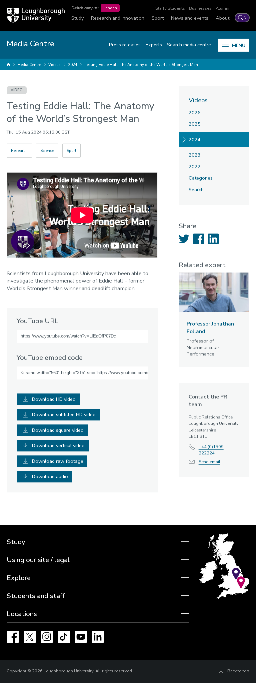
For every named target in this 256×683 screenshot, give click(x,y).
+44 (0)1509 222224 (211, 450)
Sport (158, 18)
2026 (195, 112)
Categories (201, 178)
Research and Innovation (117, 18)
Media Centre (29, 64)
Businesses (200, 8)
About (222, 18)
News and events (189, 18)
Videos (54, 64)
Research (19, 150)
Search (196, 189)
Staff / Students (170, 8)
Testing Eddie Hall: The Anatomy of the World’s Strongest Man (141, 64)
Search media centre (189, 44)
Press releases (125, 44)
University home (8, 64)
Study (77, 18)
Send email (209, 462)
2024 (72, 64)
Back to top (238, 671)
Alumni (222, 8)
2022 (195, 166)
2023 (195, 155)
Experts (154, 44)
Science (47, 150)
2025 (195, 124)
